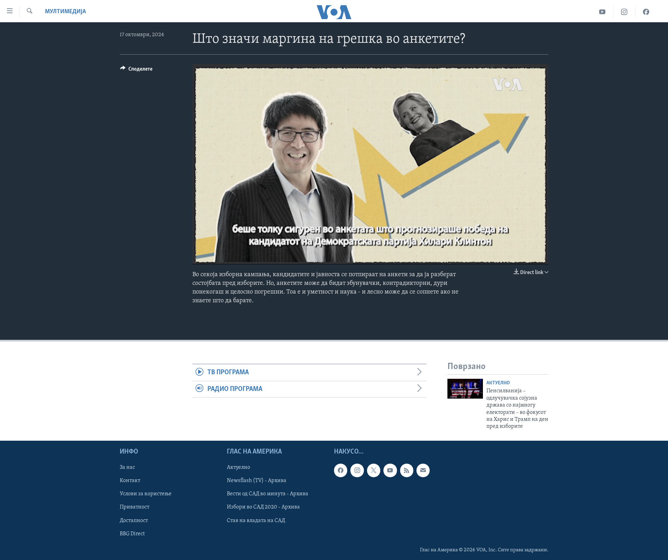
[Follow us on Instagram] (357, 470)
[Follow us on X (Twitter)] (373, 470)
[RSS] (406, 470)
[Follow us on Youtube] (390, 470)
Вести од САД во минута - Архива (267, 494)
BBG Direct (132, 533)
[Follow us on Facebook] (340, 470)
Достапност (134, 520)
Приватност (134, 507)
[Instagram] (624, 12)
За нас (127, 467)
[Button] (136, 70)
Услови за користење (146, 494)
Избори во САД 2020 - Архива (263, 507)
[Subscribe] (423, 470)
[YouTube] (602, 12)
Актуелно (498, 383)
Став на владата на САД (256, 520)
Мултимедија (65, 12)
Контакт (130, 480)
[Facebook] (646, 12)
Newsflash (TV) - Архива (256, 480)
